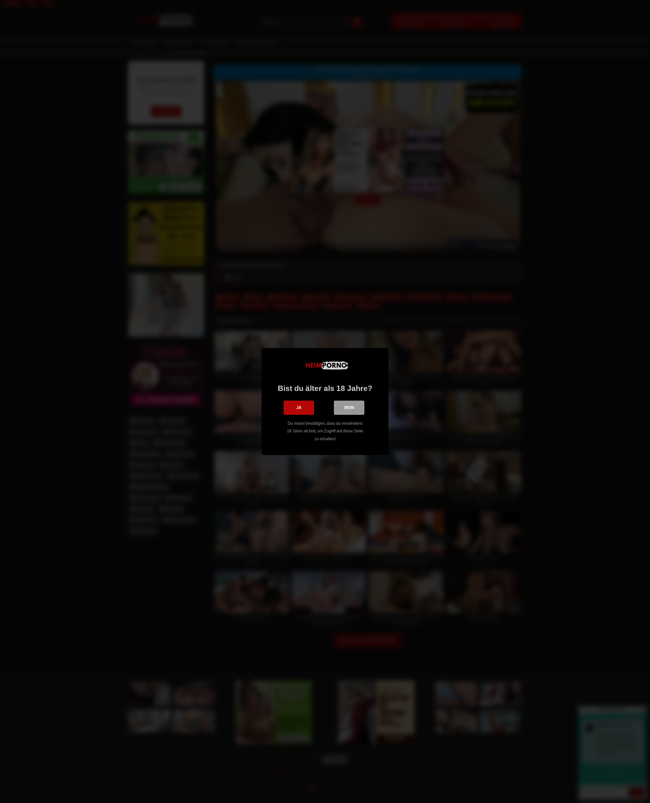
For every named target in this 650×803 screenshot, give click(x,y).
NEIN (349, 407)
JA (299, 407)
